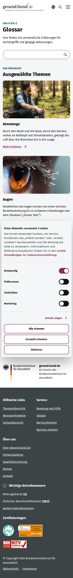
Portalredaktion (13, 455)
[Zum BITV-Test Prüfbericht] (15, 544)
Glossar (41, 415)
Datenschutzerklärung (42, 255)
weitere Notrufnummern (18, 508)
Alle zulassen (36, 328)
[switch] (64, 281)
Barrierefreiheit (46, 422)
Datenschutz (11, 568)
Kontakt (8, 476)
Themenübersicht (14, 408)
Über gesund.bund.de (17, 447)
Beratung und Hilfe (48, 408)
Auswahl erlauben (36, 339)
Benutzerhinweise (14, 415)
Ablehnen (36, 349)
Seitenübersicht (13, 422)
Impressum (30, 568)
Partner (7, 469)
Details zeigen (53, 318)
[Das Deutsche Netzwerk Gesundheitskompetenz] (31, 530)
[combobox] (32, 54)
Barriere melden (47, 429)
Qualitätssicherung (15, 462)
